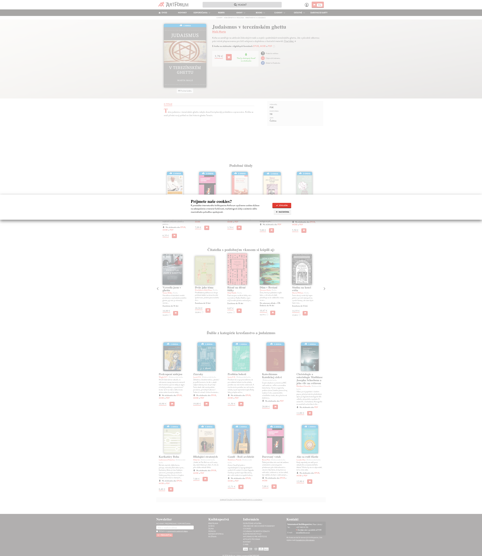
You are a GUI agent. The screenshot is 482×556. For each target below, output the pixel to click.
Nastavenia (283, 212)
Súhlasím (283, 205)
